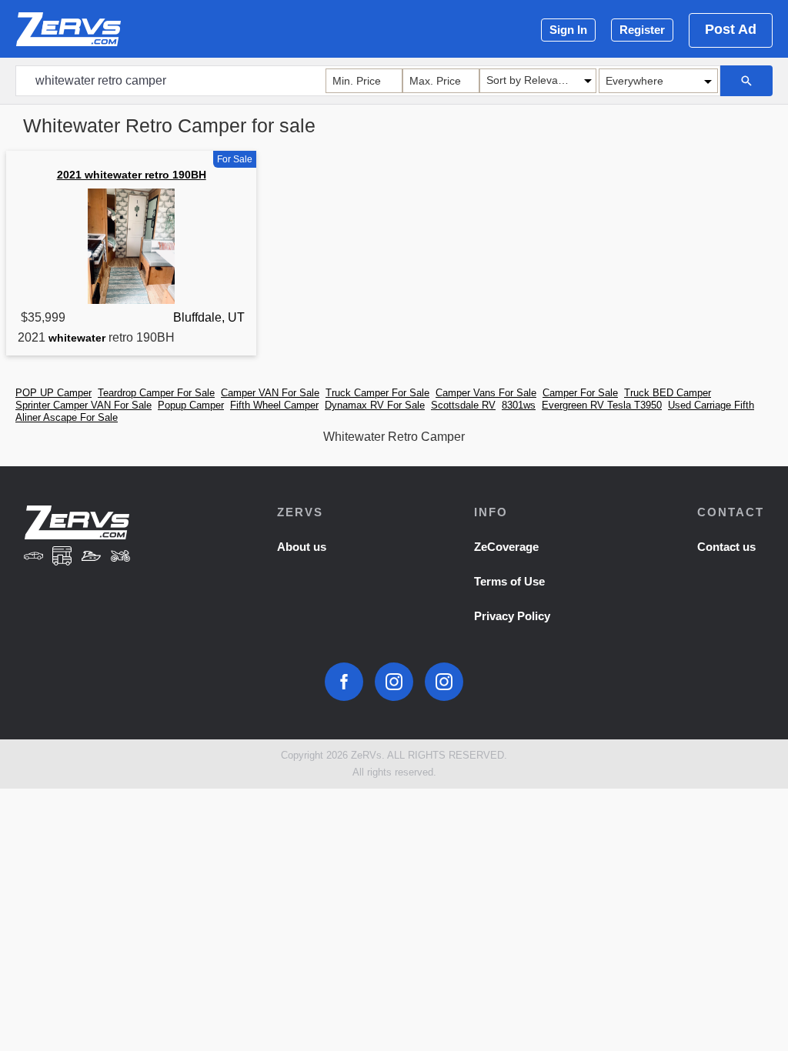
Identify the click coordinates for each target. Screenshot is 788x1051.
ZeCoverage (506, 546)
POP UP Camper (53, 393)
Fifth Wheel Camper (274, 405)
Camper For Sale (580, 393)
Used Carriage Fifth (711, 405)
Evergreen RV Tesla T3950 (602, 405)
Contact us (726, 546)
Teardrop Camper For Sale (156, 393)
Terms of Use (509, 581)
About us (301, 546)
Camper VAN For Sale (270, 393)
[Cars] (33, 557)
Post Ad (730, 29)
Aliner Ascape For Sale (66, 417)
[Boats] (91, 557)
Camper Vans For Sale (486, 393)
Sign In (568, 29)
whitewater (76, 338)
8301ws (519, 405)
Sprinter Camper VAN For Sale (83, 405)
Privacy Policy (512, 615)
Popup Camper (191, 405)
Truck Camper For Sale (377, 393)
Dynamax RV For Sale (375, 405)
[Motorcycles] (120, 557)
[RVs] (62, 557)
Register (642, 29)
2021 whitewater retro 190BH (131, 174)
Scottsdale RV (463, 405)
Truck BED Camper (667, 393)
